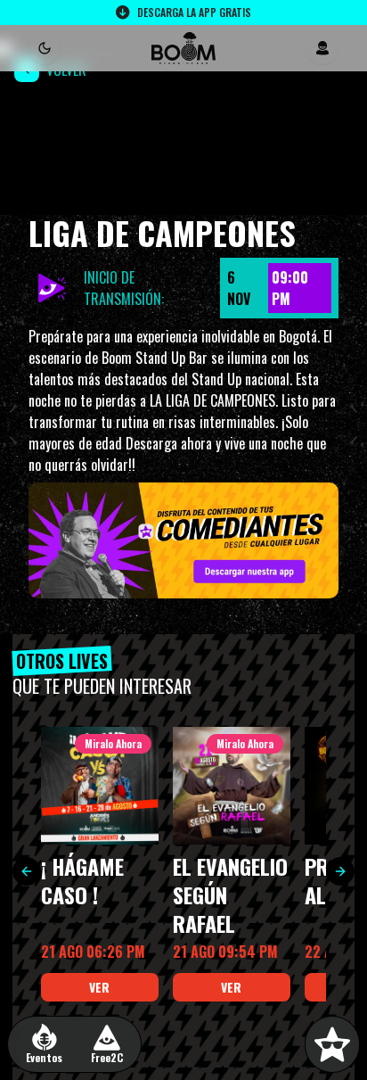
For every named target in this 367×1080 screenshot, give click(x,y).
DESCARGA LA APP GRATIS (194, 12)
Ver (99, 986)
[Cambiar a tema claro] (45, 48)
